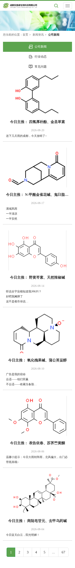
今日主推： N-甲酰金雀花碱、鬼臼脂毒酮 (37, 195)
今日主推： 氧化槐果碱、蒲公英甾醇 (37, 360)
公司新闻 (41, 46)
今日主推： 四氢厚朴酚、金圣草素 (37, 122)
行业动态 (41, 56)
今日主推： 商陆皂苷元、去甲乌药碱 (37, 521)
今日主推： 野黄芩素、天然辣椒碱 (37, 277)
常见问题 (41, 66)
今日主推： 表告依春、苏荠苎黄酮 (37, 443)
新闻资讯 (38, 34)
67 (63, 552)
